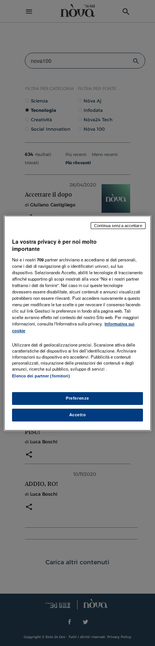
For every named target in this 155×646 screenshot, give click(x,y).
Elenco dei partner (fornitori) (41, 376)
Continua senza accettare (118, 225)
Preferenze (77, 398)
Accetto (77, 414)
